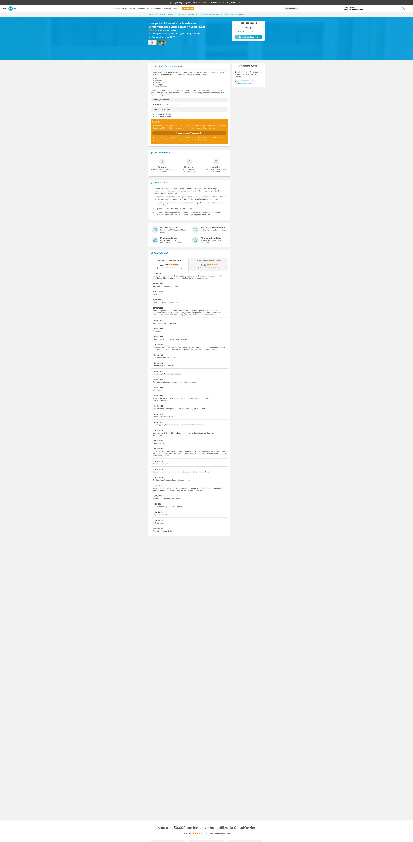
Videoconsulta (143, 8)
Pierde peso (188, 8)
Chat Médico (156, 8)
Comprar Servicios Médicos (124, 8)
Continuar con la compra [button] (248, 37)
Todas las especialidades (155, 14)
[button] (249, 32)
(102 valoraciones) (170, 30)
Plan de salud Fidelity (171, 8)
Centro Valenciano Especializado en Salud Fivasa (176, 26)
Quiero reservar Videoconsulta (189, 133)
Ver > (229, 833)
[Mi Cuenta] (403, 8)
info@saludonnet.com (243, 83)
